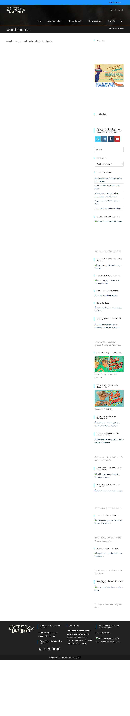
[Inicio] (110, 29)
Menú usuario (114, 2)
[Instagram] (104, 139)
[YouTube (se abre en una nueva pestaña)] (119, 10)
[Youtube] (117, 139)
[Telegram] (58, 649)
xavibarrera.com (103, 632)
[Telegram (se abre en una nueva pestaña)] (123, 10)
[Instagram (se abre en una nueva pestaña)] (115, 10)
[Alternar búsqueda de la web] (121, 21)
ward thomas (118, 29)
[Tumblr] (111, 139)
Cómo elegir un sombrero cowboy (107, 208)
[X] (98, 139)
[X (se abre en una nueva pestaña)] (111, 10)
